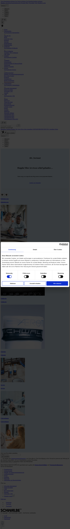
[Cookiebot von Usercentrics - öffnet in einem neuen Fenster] (60, 244)
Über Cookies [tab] (58, 249)
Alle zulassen (57, 283)
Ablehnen (13, 283)
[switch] (26, 276)
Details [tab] (35, 249)
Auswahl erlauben (35, 283)
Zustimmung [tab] (12, 249)
